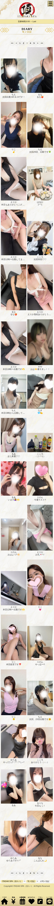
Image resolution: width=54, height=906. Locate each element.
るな (40, 94)
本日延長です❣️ (13, 664)
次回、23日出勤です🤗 (40, 719)
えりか (13, 202)
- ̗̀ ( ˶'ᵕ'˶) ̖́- (40, 456)
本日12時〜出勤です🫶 (14, 609)
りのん (40, 497)
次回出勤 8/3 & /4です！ (13, 97)
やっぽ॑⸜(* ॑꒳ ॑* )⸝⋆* (13, 762)
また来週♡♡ (13, 456)
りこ (14, 149)
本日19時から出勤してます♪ (14, 413)
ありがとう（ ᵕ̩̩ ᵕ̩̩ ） (40, 762)
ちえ (14, 94)
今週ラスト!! (40, 500)
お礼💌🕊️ (40, 554)
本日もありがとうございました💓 (17, 204)
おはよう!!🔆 (14, 554)
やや (40, 367)
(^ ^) (40, 204)
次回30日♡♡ (40, 259)
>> (42, 43)
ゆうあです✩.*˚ (13, 860)
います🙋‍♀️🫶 (13, 500)
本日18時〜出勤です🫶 (14, 369)
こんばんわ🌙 (40, 860)
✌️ (13, 152)
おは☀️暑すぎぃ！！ (40, 369)
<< (12, 43)
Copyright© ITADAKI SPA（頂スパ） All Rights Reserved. (27, 886)
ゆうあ (13, 760)
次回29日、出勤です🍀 (40, 152)
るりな (40, 803)
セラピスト (31, 897)
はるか (40, 202)
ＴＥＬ (40, 897)
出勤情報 (23, 897)
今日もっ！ (40, 806)
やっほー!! (40, 664)
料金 (13, 897)
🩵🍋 (40, 413)
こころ (40, 257)
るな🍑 (40, 97)
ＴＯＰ (4, 897)
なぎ (40, 410)
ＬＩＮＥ (49, 897)
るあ (14, 454)
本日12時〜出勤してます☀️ (14, 259)
